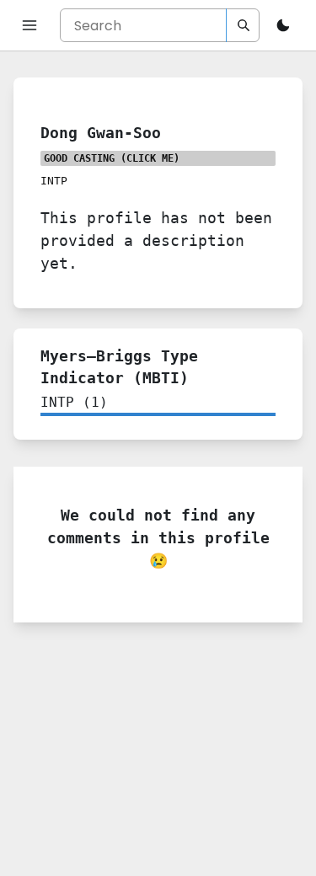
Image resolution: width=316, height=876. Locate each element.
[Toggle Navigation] (29, 25)
